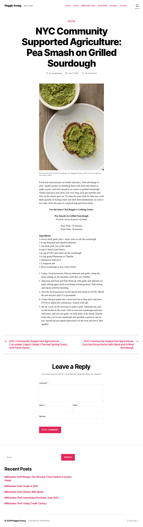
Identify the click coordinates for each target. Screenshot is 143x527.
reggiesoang (57, 73)
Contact (123, 5)
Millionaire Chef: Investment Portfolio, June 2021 (31, 497)
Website (42, 416)
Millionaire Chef (88, 5)
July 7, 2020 (73, 73)
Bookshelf (102, 5)
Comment (43, 383)
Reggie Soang (12, 5)
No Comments (91, 73)
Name (42, 405)
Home (67, 5)
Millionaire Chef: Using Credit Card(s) (25, 503)
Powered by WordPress (39, 520)
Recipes (113, 5)
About (76, 5)
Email (75, 405)
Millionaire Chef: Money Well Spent (23, 491)
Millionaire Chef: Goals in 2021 (21, 486)
